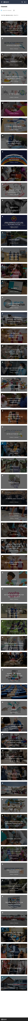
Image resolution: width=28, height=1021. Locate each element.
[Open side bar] (2, 2)
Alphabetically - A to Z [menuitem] (9, 15)
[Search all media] (22, 2)
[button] (14, 10)
